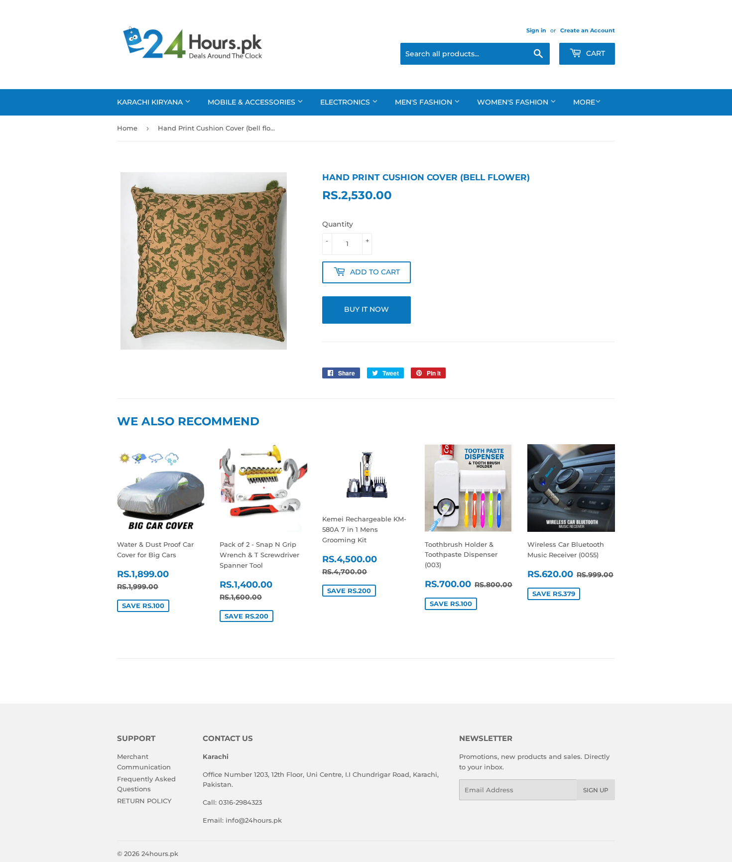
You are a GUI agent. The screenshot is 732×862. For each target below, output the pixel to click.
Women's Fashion (513, 102)
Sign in (536, 30)
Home (127, 128)
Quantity (337, 224)
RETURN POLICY (144, 801)
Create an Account (587, 30)
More (584, 102)
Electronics (346, 102)
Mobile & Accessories (252, 102)
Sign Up (596, 790)
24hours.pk (159, 854)
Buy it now (366, 309)
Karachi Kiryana (151, 102)
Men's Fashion (424, 102)
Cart (594, 53)
